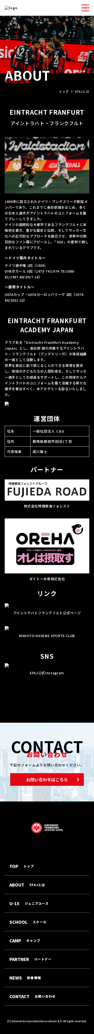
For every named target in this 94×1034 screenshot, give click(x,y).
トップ (64, 91)
